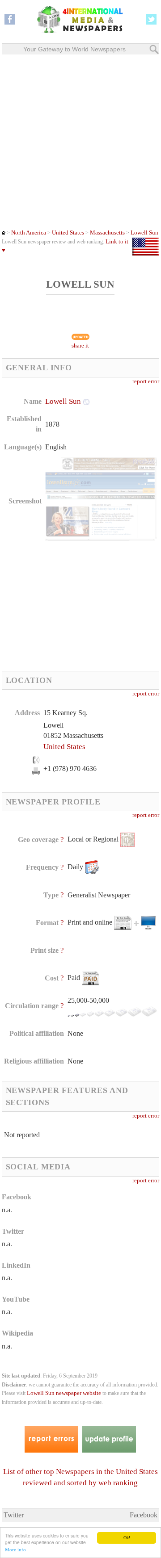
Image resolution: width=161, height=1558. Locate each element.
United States (68, 233)
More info (15, 1549)
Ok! (126, 1537)
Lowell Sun (144, 233)
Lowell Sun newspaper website (64, 1393)
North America (28, 233)
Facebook (143, 1515)
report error (145, 381)
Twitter (14, 1515)
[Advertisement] (80, 141)
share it (80, 346)
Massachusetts (107, 233)
